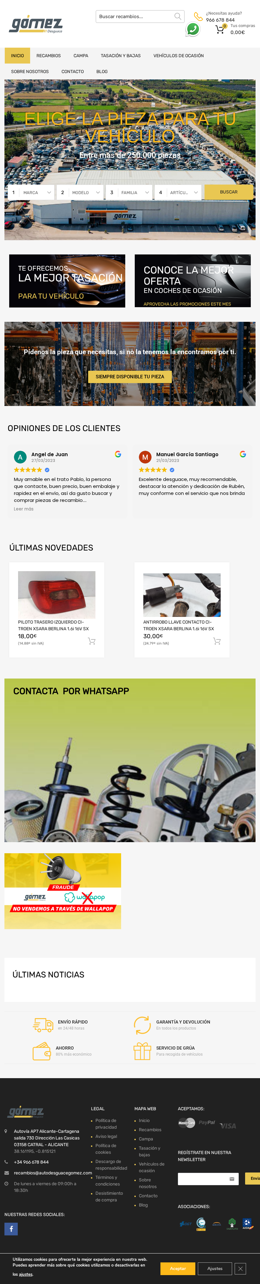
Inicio (17, 55)
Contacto (73, 71)
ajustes (25, 1274)
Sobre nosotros (30, 71)
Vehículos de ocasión (178, 55)
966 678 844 (220, 20)
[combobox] (31, 192)
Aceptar (178, 1269)
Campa (81, 55)
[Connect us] (11, 1229)
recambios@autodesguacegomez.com (53, 1173)
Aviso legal (106, 1136)
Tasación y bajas (121, 55)
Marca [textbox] (30, 192)
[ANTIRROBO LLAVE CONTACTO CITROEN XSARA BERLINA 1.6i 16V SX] (182, 595)
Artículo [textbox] (180, 192)
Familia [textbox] (129, 192)
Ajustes (215, 1269)
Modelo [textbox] (80, 192)
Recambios (48, 55)
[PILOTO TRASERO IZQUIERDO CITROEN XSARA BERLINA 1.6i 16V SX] (56, 595)
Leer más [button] (24, 509)
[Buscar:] (140, 16)
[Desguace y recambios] (32, 24)
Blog (102, 71)
